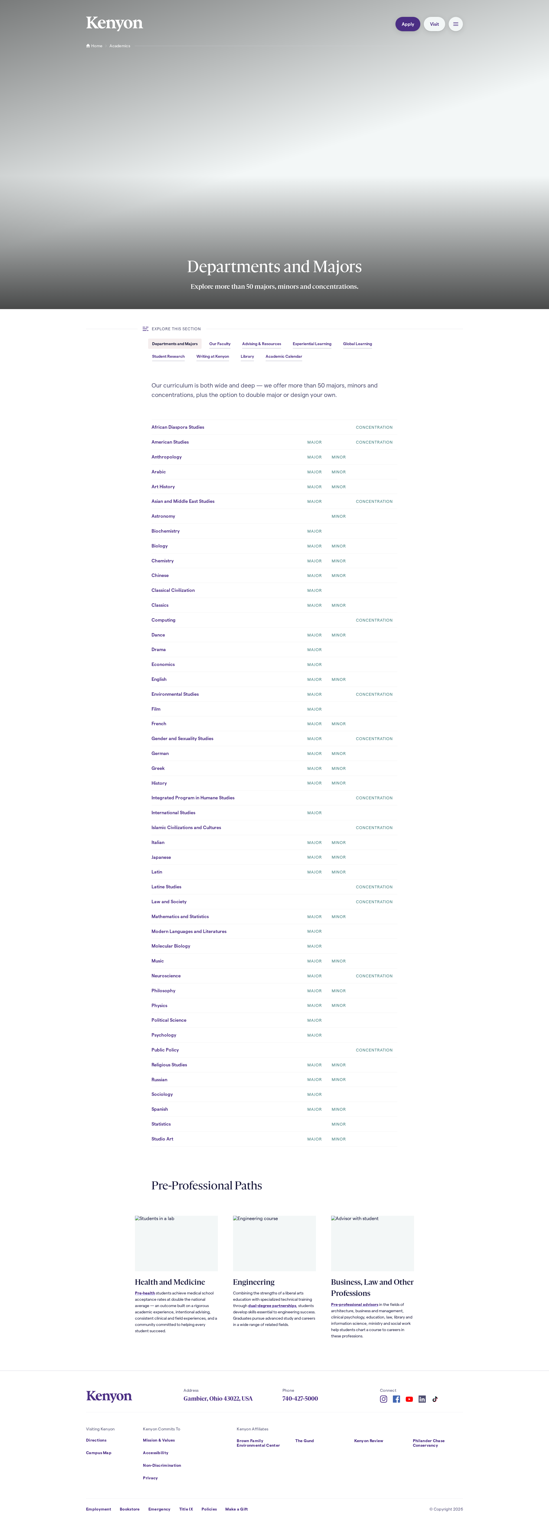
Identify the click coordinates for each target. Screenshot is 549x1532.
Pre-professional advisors (354, 1304)
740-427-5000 (300, 1398)
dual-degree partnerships (272, 1305)
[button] (456, 24)
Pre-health (145, 1292)
